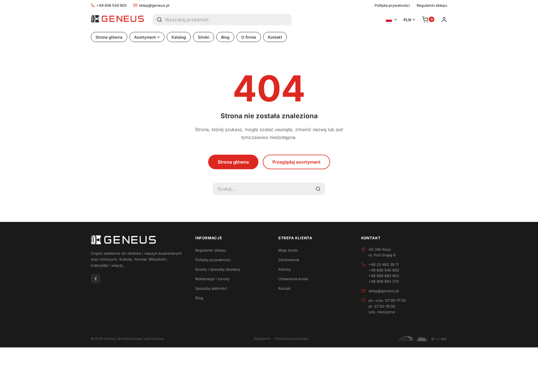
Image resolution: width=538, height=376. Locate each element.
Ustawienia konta (293, 279)
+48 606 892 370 (383, 281)
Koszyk (284, 288)
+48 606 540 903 (111, 5)
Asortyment (145, 37)
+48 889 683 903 (383, 275)
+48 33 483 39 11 (383, 264)
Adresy (284, 269)
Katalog (178, 37)
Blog (225, 37)
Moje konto (288, 250)
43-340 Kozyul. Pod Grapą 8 (381, 252)
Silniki (203, 37)
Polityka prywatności (392, 5)
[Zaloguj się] (444, 20)
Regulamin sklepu (432, 5)
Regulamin (262, 338)
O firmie (248, 37)
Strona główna (109, 37)
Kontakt (275, 37)
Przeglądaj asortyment (296, 162)
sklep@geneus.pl (154, 5)
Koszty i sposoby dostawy (217, 269)
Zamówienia (288, 259)
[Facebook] (95, 279)
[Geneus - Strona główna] (117, 19)
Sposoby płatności (211, 288)
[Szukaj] (159, 19)
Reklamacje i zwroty (212, 279)
